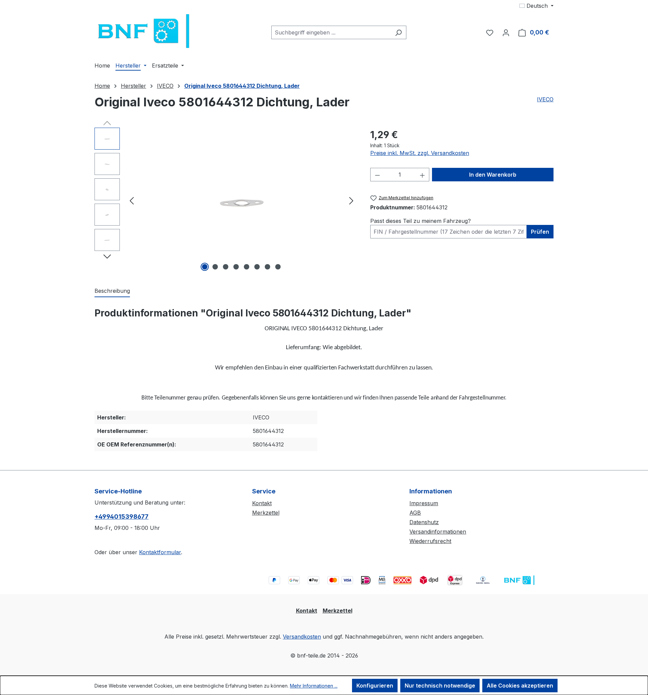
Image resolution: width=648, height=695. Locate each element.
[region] (225, 200)
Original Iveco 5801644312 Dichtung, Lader (242, 85)
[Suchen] (398, 32)
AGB (415, 512)
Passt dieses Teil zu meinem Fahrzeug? (420, 220)
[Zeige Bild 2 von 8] (215, 266)
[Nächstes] (351, 200)
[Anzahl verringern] (377, 174)
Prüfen (540, 231)
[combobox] (331, 32)
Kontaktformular (160, 552)
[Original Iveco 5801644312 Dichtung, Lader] (241, 200)
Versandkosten (302, 636)
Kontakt (262, 503)
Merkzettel (265, 512)
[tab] (112, 291)
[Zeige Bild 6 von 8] (257, 266)
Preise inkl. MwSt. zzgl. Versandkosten (419, 153)
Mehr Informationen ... (314, 686)
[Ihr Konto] (506, 32)
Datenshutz (424, 522)
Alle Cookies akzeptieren (520, 685)
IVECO (545, 99)
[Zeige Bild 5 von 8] (246, 266)
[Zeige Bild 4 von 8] (236, 266)
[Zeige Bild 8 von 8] (278, 266)
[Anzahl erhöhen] (422, 174)
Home (102, 85)
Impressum (423, 503)
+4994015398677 (121, 516)
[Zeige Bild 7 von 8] (267, 266)
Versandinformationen (437, 531)
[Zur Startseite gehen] (145, 31)
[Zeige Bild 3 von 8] (225, 266)
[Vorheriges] (132, 200)
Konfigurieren (374, 685)
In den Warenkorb (492, 174)
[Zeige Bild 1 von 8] (205, 266)
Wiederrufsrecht (430, 541)
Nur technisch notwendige (440, 685)
